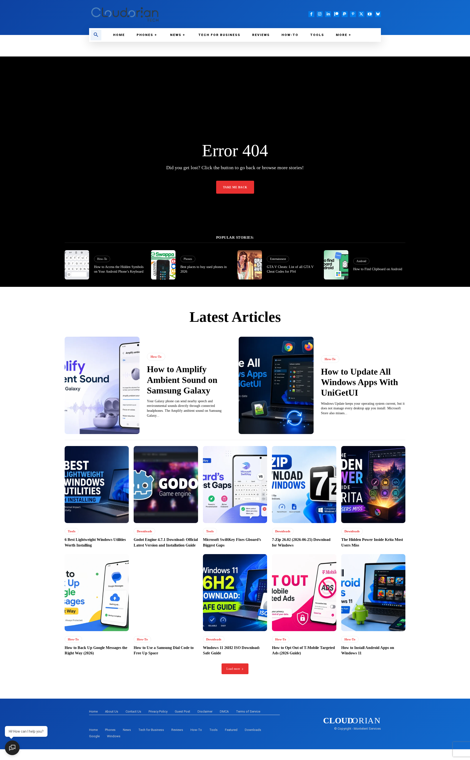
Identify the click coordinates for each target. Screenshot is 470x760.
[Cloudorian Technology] (159, 14)
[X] (361, 14)
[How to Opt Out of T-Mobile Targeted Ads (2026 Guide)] (304, 592)
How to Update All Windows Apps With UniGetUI (359, 382)
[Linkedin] (328, 14)
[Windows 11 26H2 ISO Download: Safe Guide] (235, 592)
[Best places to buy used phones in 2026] (163, 264)
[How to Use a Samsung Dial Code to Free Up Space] (166, 592)
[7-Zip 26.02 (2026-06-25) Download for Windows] (304, 484)
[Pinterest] (353, 14)
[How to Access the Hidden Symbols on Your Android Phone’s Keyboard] (77, 264)
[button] (96, 35)
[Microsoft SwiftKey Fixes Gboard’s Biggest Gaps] (235, 484)
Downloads (144, 531)
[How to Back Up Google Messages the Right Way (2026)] (97, 592)
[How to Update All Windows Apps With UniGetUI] (276, 385)
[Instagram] (320, 14)
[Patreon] (336, 14)
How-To (102, 259)
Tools (71, 531)
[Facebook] (311, 14)
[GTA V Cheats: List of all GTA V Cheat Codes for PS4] (249, 264)
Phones (188, 259)
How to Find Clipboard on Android (377, 269)
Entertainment (278, 259)
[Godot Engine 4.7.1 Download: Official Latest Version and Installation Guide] (166, 484)
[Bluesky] (378, 14)
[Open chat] (12, 747)
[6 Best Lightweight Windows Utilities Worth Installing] (97, 484)
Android (361, 261)
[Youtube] (370, 14)
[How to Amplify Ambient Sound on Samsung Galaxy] (102, 385)
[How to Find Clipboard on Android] (336, 264)
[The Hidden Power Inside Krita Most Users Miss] (373, 484)
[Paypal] (345, 14)
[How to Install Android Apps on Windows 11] (373, 592)
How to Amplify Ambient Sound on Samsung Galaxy (182, 379)
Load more (233, 669)
